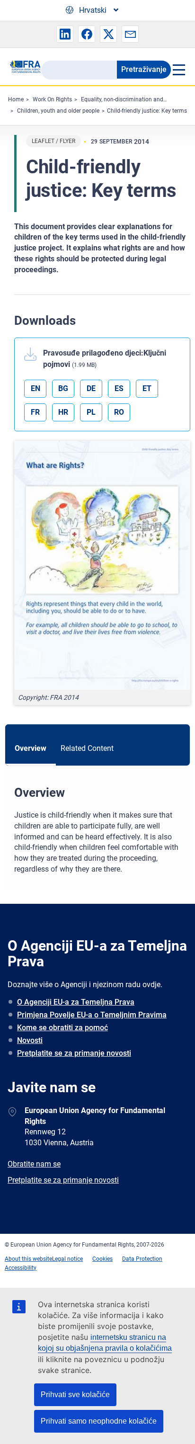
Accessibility (20, 1268)
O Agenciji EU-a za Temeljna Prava (75, 1002)
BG (63, 388)
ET (146, 388)
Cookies (102, 1259)
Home (16, 99)
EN (35, 388)
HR (63, 412)
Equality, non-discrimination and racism (131, 99)
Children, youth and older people (58, 110)
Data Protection (142, 1259)
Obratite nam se (34, 1163)
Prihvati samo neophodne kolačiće (99, 1421)
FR (35, 412)
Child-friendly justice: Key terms (147, 110)
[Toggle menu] (178, 70)
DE (91, 388)
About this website (28, 1259)
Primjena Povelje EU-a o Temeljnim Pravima (92, 1014)
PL (91, 412)
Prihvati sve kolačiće (75, 1395)
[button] (64, 34)
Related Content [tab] (87, 748)
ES (119, 388)
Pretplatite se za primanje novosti (74, 1053)
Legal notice (67, 1259)
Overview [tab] (30, 748)
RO (119, 412)
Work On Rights (52, 99)
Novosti (30, 1040)
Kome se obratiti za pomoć (62, 1027)
